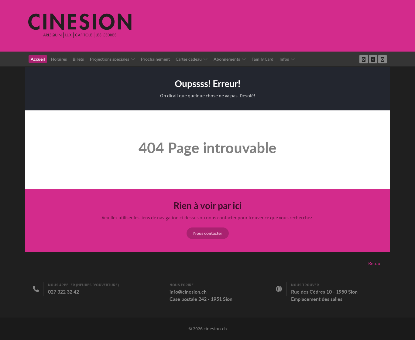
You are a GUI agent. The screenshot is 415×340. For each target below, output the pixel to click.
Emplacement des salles (316, 299)
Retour (375, 263)
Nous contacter (207, 233)
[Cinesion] (80, 25)
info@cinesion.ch (188, 292)
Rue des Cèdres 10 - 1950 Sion (324, 292)
